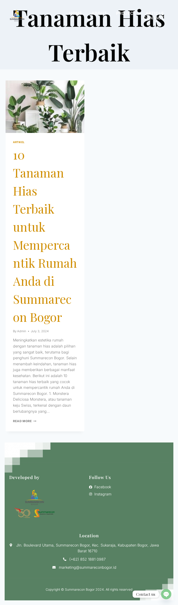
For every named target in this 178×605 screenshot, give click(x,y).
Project (126, 13)
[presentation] (45, 106)
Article (155, 13)
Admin (21, 331)
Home (75, 13)
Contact (153, 18)
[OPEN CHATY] (166, 594)
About (99, 13)
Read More (24, 421)
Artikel (19, 142)
